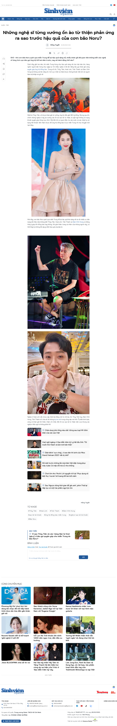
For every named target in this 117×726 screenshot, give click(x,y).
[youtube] (114, 5)
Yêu (42, 19)
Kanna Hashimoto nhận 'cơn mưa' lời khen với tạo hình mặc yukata (79, 608)
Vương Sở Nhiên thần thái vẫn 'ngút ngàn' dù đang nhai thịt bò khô (80, 637)
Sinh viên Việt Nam (12, 691)
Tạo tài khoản (43, 547)
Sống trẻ (19, 19)
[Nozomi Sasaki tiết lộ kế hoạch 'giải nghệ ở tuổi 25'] (16, 625)
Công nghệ (71, 19)
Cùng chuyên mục (11, 583)
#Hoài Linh (43, 511)
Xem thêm (114, 18)
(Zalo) (40, 703)
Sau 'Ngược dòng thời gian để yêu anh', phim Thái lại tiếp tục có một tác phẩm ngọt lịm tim (64, 486)
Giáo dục (27, 19)
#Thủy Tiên (32, 511)
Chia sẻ (4, 64)
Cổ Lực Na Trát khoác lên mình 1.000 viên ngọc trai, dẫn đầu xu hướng (48, 637)
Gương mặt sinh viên (59, 19)
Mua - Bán (98, 19)
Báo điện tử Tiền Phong (58, 11)
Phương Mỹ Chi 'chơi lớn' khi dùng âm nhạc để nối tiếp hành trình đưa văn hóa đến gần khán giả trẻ (15, 610)
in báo (63, 53)
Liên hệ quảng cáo (34, 701)
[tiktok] (87, 706)
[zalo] (92, 706)
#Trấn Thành (54, 511)
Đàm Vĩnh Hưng (78, 222)
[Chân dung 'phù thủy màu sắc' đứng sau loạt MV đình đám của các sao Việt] (34, 432)
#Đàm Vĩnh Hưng (68, 511)
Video (79, 19)
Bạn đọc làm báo (12, 721)
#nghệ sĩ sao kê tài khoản (78, 515)
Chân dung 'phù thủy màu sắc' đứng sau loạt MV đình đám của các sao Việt (65, 431)
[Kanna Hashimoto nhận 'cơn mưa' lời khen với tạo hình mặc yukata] (80, 595)
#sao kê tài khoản (34, 515)
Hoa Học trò (77, 5)
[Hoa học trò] (113, 692)
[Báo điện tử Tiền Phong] (102, 692)
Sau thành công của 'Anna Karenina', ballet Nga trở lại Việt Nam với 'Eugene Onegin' (48, 608)
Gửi (83, 557)
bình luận (67, 53)
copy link (58, 53)
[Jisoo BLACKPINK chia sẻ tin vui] (16, 652)
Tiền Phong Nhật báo (63, 5)
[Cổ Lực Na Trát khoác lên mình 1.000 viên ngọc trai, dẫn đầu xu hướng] (48, 625)
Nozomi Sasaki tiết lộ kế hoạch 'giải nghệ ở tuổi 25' (15, 636)
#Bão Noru (32, 519)
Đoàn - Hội (11, 19)
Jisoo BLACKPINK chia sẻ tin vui (15, 662)
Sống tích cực (88, 19)
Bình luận (4, 74)
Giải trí (48, 19)
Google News (114, 25)
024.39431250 (7, 707)
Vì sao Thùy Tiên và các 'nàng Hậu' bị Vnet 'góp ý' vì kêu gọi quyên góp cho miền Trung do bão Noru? (49, 536)
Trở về (4, 79)
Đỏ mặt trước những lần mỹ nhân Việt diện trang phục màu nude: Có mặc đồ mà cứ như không (64, 464)
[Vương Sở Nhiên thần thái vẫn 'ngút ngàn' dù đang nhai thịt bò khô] (80, 625)
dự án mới (57, 419)
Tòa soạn (4, 701)
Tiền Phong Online (48, 5)
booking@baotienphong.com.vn (38, 706)
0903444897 (58, 703)
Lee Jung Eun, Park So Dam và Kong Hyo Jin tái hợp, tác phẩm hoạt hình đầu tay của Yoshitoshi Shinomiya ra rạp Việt (80, 666)
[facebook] (111, 5)
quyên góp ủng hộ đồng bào (37, 69)
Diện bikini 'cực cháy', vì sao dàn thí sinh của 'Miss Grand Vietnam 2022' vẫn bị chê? (63, 453)
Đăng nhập (31, 547)
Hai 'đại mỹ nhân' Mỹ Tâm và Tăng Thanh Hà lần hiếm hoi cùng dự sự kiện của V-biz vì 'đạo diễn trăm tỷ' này (46, 666)
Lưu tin (4, 69)
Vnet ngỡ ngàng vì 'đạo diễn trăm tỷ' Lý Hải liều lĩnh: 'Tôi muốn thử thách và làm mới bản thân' (64, 443)
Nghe (4, 59)
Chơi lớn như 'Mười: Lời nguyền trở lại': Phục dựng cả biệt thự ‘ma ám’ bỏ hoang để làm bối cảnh (65, 474)
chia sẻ (50, 53)
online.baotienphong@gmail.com (63, 706)
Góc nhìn (35, 19)
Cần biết (106, 19)
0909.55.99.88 (33, 703)
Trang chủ (2, 18)
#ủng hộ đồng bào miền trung (55, 515)
